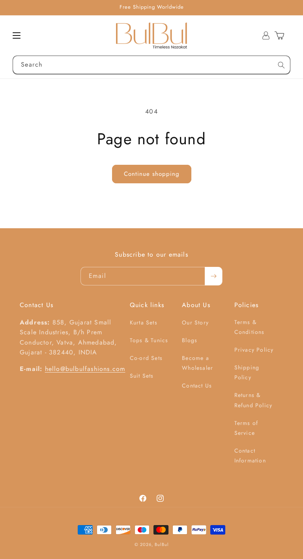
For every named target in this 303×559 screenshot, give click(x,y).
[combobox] (151, 65)
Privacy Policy (254, 350)
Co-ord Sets (146, 358)
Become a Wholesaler (197, 363)
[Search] (281, 65)
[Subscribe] (213, 276)
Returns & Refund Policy (253, 400)
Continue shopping (152, 174)
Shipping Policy (247, 372)
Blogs (189, 340)
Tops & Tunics (149, 340)
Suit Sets (142, 376)
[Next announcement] (287, 7)
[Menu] (16, 35)
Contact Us (197, 385)
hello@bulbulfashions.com (85, 368)
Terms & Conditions (249, 327)
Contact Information (250, 455)
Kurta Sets (143, 322)
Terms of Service (246, 428)
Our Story (195, 322)
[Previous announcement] (15, 7)
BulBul (162, 544)
